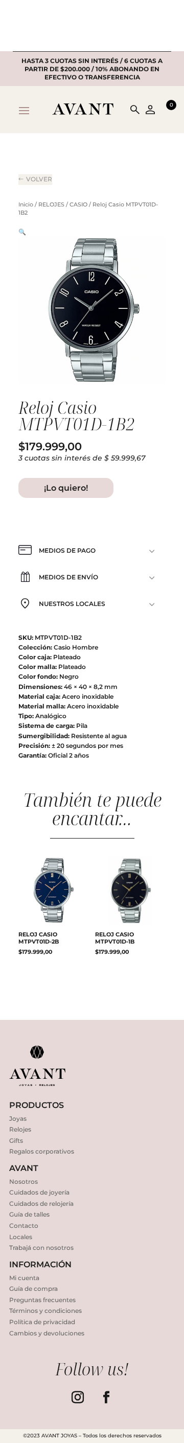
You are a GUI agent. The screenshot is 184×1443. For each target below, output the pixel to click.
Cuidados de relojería (41, 1203)
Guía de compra (33, 1288)
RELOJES (51, 204)
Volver (39, 179)
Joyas (18, 1118)
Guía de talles (29, 1214)
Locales (20, 1237)
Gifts (16, 1140)
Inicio (25, 204)
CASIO (78, 204)
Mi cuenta (24, 1278)
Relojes (20, 1129)
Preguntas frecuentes (42, 1300)
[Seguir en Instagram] (77, 1397)
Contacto (23, 1225)
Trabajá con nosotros (41, 1247)
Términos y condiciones (45, 1310)
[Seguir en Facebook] (106, 1397)
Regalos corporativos (41, 1151)
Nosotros (23, 1181)
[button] (22, 232)
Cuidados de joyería (39, 1192)
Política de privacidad (42, 1322)
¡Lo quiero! (66, 488)
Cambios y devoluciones (46, 1333)
